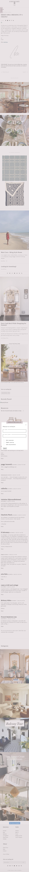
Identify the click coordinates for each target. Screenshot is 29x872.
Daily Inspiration (10, 440)
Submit (4, 448)
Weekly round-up (10, 442)
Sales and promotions (11, 444)
